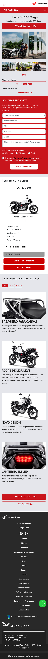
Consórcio (24, 548)
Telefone (22, 153)
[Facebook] (21, 534)
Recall (24, 561)
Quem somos (24, 579)
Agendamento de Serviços (24, 552)
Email (33, 153)
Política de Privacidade (22, 158)
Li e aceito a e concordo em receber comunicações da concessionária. (23, 159)
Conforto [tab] (11, 285)
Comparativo (24, 610)
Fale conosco (24, 583)
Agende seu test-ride (25, 26)
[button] (4, 46)
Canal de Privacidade (24, 597)
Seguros (24, 570)
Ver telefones (25, 504)
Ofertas (24, 543)
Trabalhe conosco (24, 588)
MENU (4, 5)
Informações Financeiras (24, 601)
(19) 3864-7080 (25, 84)
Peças (24, 566)
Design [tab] (5, 285)
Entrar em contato (24, 167)
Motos (23, 539)
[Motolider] (39, 3)
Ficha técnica (14, 254)
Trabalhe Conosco (24, 523)
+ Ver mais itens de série (16, 247)
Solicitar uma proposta (24, 261)
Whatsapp (9, 153)
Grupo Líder (24, 528)
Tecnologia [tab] (18, 285)
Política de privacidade (24, 592)
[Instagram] (27, 534)
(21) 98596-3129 (25, 92)
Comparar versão (24, 267)
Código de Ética (24, 605)
